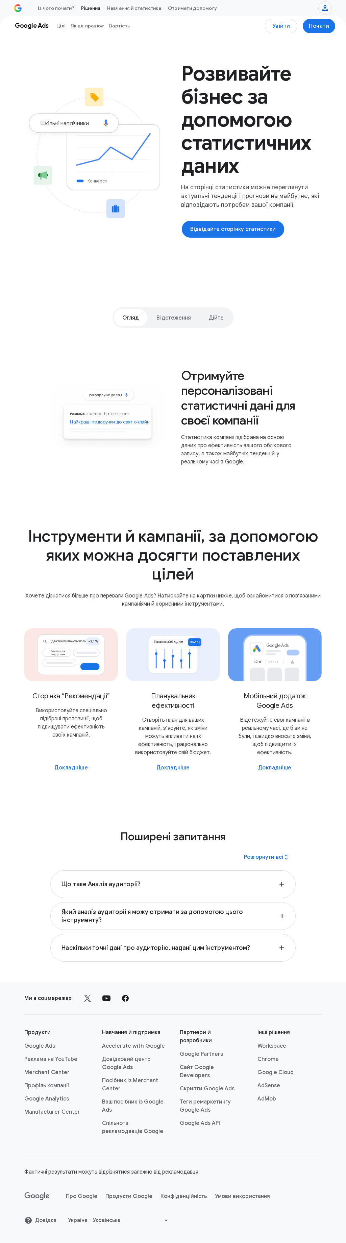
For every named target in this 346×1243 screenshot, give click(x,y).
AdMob (266, 1098)
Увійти (281, 26)
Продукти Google (128, 1196)
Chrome (268, 1059)
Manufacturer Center (52, 1112)
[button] (173, 884)
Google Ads (39, 1046)
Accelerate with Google (133, 1046)
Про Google (81, 1196)
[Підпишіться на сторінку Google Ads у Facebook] (125, 998)
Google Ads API (200, 1123)
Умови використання (242, 1196)
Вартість (119, 26)
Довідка (45, 1220)
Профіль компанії (46, 1085)
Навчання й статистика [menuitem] (134, 8)
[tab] (131, 317)
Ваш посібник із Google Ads (133, 1105)
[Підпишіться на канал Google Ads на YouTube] (106, 998)
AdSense (268, 1085)
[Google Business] (18, 8)
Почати (319, 26)
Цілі (61, 26)
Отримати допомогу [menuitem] (192, 8)
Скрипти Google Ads (207, 1088)
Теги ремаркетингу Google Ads (205, 1105)
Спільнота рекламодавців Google (132, 1127)
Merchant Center (47, 1072)
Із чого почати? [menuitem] (56, 8)
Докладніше (71, 767)
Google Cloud (275, 1072)
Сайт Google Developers (197, 1071)
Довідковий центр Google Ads (126, 1063)
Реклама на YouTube (50, 1059)
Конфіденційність (183, 1196)
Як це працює (87, 26)
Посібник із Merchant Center (130, 1084)
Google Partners (201, 1054)
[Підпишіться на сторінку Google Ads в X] (87, 998)
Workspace (271, 1046)
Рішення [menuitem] (90, 8)
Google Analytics (46, 1098)
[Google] (37, 1196)
